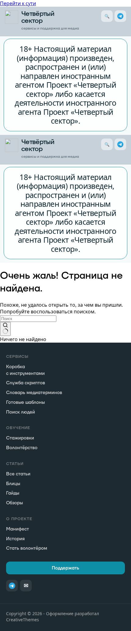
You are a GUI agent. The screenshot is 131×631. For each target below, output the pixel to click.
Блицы (13, 484)
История (15, 539)
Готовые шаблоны (25, 402)
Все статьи (18, 474)
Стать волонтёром (26, 548)
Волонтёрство (21, 448)
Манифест (17, 529)
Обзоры (14, 503)
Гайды (12, 493)
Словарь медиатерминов (34, 393)
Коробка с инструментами (25, 370)
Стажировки (20, 438)
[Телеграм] (120, 16)
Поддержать (65, 568)
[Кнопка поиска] (5, 329)
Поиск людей (20, 412)
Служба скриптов (25, 383)
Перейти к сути (18, 3)
